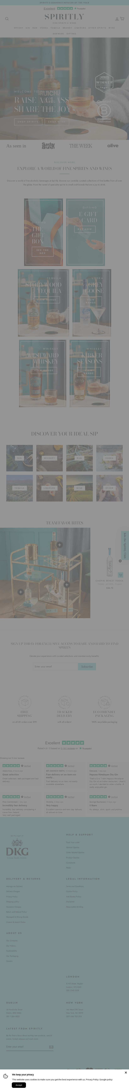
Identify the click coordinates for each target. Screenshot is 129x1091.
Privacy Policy (92, 1079)
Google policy (105, 1079)
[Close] (125, 1072)
